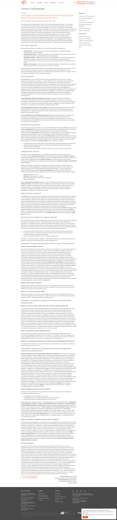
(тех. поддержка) (90, 3)
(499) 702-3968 (81, 3)
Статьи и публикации (85, 38)
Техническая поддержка (43, 495)
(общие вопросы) (90, 1)
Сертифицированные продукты (85, 25)
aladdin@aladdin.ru (76, 502)
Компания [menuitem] (61, 2)
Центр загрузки (41, 493)
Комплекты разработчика (43, 496)
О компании (82, 20)
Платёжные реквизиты (85, 18)
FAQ (80, 47)
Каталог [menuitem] (32, 2)
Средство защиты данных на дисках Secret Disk (28, 506)
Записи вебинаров (84, 43)
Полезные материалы (85, 45)
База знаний (40, 500)
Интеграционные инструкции (43, 498)
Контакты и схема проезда (86, 16)
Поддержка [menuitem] (53, 2)
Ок (85, 517)
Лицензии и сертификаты (86, 22)
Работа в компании (84, 30)
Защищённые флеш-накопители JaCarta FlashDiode (27, 509)
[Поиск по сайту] (74, 3)
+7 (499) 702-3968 (75, 501)
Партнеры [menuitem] (39, 2)
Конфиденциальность (87, 493)
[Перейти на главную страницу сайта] (23, 2)
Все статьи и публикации (29, 477)
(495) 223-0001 (81, 2)
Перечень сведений (84, 28)
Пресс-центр (57, 495)
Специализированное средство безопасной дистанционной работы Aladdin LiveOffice (28, 503)
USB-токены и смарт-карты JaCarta (28, 497)
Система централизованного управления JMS (26, 500)
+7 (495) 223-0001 (75, 500)
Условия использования (77, 493)
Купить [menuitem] (46, 2)
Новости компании (84, 36)
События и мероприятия (86, 41)
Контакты (57, 500)
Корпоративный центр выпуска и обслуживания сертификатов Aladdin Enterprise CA (28, 494)
